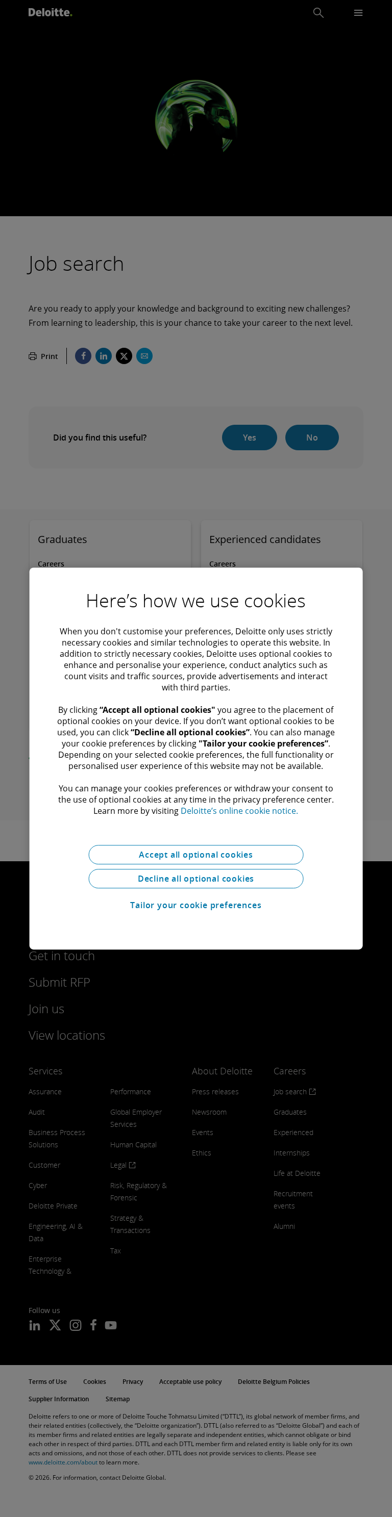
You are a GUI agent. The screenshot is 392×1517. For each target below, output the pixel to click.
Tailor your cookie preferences (195, 905)
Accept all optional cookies (196, 854)
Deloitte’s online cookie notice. (239, 810)
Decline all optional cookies (196, 878)
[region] (196, 759)
